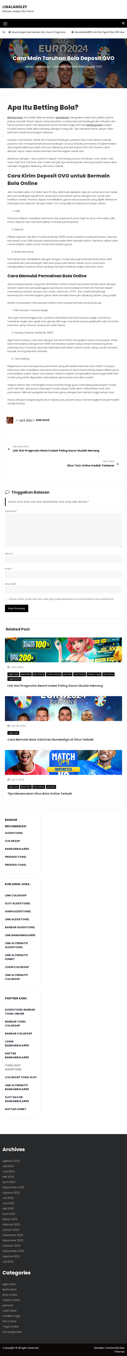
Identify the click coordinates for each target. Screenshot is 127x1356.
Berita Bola (26, 674)
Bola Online (38, 674)
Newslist (99, 1348)
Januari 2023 (10, 1230)
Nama (9, 553)
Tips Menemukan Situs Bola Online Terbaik (39, 793)
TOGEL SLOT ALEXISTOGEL (13, 1067)
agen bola (13, 674)
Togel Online (14, 679)
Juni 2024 (8, 1171)
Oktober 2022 (11, 1246)
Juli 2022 (7, 1262)
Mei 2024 (8, 1177)
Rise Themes (119, 1349)
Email (9, 568)
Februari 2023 (11, 1224)
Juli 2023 (7, 1198)
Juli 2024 (8, 1166)
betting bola (94, 125)
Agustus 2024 (11, 1161)
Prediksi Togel (94, 674)
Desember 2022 (12, 1235)
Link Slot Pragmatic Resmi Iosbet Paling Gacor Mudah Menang (55, 686)
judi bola (67, 674)
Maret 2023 (9, 1219)
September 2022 (13, 1251)
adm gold (43, 420)
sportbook (62, 117)
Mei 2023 (8, 1208)
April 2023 (8, 1214)
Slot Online (108, 674)
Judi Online (79, 674)
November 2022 (12, 1240)
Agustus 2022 (11, 1256)
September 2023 (13, 1187)
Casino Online (54, 674)
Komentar (11, 511)
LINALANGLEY (14, 6)
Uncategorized (12, 1332)
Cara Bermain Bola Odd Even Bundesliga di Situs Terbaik (50, 739)
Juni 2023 (8, 1203)
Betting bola (15, 117)
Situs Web (10, 584)
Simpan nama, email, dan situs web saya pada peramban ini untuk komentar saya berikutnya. (61, 599)
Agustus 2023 (11, 1193)
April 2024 (9, 1182)
